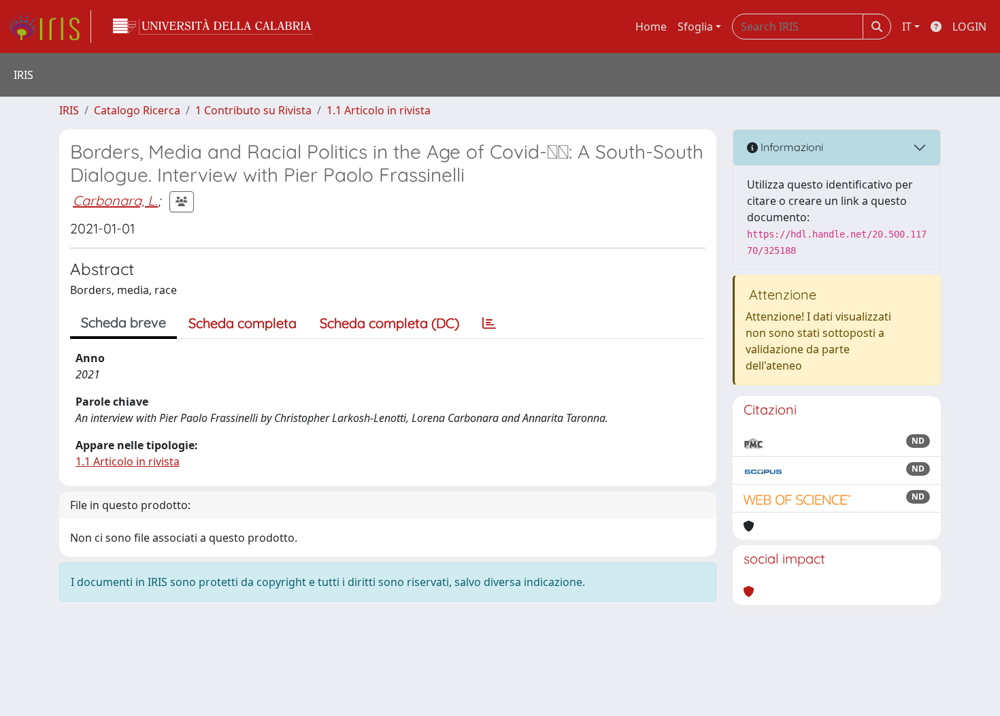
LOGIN (969, 26)
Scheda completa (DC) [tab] (389, 322)
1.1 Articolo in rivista (379, 110)
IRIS (69, 110)
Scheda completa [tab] (242, 322)
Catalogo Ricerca (137, 110)
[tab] (489, 323)
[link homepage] (49, 26)
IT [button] (907, 26)
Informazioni (790, 147)
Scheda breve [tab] (123, 322)
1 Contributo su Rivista (253, 110)
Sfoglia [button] (695, 26)
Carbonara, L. (115, 200)
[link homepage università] (213, 26)
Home (651, 26)
